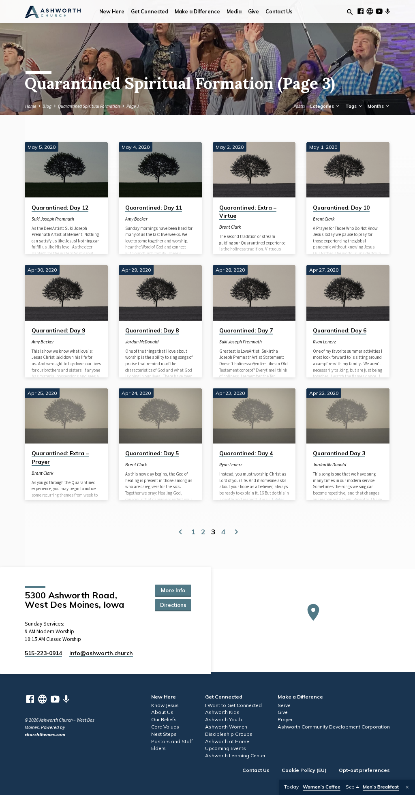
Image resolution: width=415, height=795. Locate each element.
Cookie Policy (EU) (304, 770)
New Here (111, 12)
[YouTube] (379, 11)
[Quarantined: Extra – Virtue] (254, 169)
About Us (162, 712)
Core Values (165, 727)
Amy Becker (136, 219)
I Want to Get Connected (233, 705)
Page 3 (132, 106)
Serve (284, 705)
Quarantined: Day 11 (153, 207)
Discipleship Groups (228, 734)
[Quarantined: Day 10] (347, 169)
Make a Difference (197, 12)
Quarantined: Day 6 (339, 330)
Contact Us (279, 12)
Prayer (285, 719)
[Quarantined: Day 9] (66, 292)
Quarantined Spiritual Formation (89, 106)
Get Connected (149, 12)
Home (30, 106)
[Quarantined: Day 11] (160, 169)
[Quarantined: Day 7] (254, 292)
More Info (173, 590)
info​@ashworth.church (101, 652)
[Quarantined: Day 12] (66, 169)
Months (376, 106)
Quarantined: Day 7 (246, 330)
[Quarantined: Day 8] (160, 292)
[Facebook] (360, 11)
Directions (173, 605)
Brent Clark (230, 227)
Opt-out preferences (364, 770)
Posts (298, 106)
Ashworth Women (226, 727)
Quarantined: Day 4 (246, 453)
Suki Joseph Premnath (53, 219)
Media (234, 12)
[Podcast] (387, 11)
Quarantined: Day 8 (152, 330)
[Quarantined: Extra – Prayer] (66, 416)
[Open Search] (350, 12)
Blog (47, 106)
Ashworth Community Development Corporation (334, 727)
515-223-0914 (43, 652)
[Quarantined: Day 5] (160, 416)
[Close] (407, 787)
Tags (351, 106)
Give (253, 12)
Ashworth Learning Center (235, 755)
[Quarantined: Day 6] (347, 292)
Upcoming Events (225, 748)
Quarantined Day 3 (339, 453)
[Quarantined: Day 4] (254, 416)
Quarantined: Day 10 (341, 207)
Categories (322, 106)
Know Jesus (165, 705)
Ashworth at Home (227, 741)
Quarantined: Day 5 (152, 453)
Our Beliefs (164, 719)
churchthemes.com (45, 734)
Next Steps (164, 734)
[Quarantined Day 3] (347, 416)
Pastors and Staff (172, 741)
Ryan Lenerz (324, 342)
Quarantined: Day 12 (60, 207)
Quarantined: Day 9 (58, 330)
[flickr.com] (370, 11)
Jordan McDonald (141, 342)
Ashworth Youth (223, 719)
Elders (158, 748)
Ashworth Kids (222, 712)
